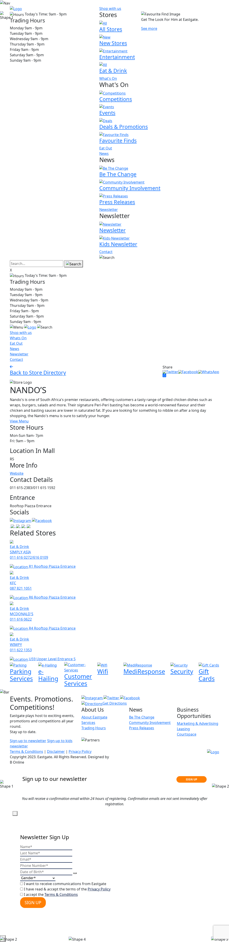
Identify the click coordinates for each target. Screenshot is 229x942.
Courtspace (186, 734)
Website (16, 473)
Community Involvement (150, 722)
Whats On (18, 338)
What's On (108, 78)
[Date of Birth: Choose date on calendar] (75, 873)
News (104, 153)
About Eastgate (94, 717)
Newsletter (108, 209)
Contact (105, 251)
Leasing (183, 728)
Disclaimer (56, 751)
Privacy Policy (80, 751)
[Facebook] (188, 371)
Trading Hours (93, 727)
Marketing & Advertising (197, 723)
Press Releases (141, 727)
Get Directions (114, 703)
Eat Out (105, 148)
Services (88, 722)
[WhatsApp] (208, 371)
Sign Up (33, 902)
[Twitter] (170, 371)
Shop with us (110, 8)
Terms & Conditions (26, 751)
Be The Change (141, 717)
